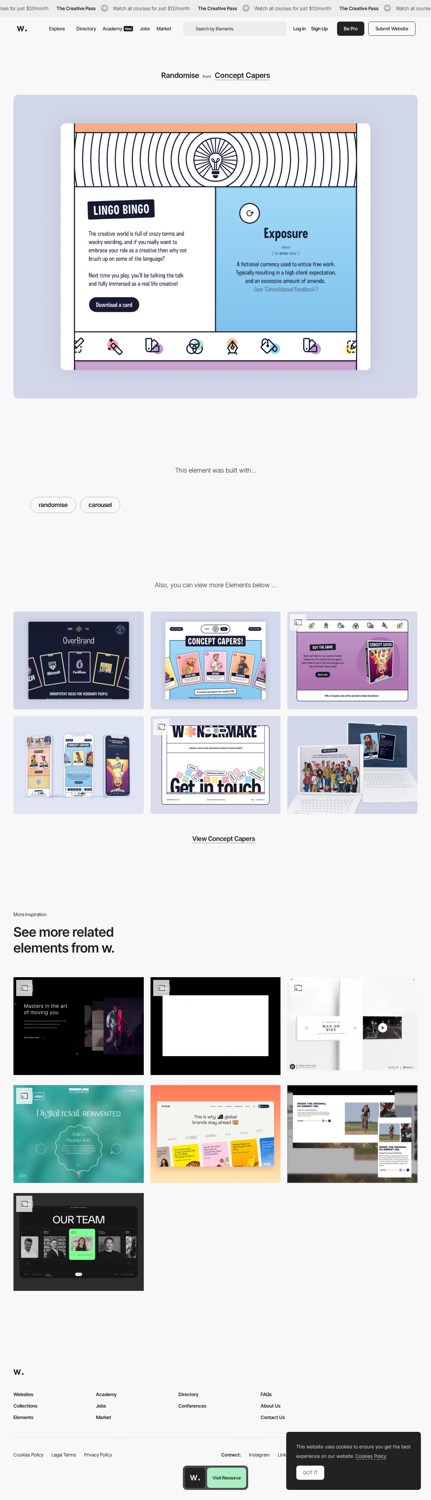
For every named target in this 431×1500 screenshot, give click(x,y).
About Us (270, 1406)
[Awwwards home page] (195, 1478)
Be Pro (351, 28)
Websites (23, 1394)
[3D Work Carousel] (216, 1026)
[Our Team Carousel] (78, 1242)
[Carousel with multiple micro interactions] (78, 1134)
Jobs (145, 28)
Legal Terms (64, 1454)
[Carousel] (216, 1134)
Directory (86, 28)
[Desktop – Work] (78, 660)
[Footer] (216, 765)
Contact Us (273, 1417)
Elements (23, 1417)
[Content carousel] (78, 1026)
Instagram (259, 1454)
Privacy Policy (98, 1454)
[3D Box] (352, 660)
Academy (117, 28)
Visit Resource (226, 1477)
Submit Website (391, 28)
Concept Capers (242, 75)
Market (164, 28)
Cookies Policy (28, 1454)
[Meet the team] (352, 765)
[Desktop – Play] (216, 660)
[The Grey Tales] (216, 1239)
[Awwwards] (22, 28)
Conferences (192, 1406)
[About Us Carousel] (352, 1134)
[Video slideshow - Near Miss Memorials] (352, 1023)
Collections (25, 1406)
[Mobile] (78, 765)
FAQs (266, 1394)
